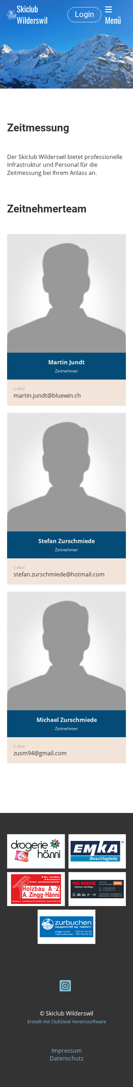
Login (84, 14)
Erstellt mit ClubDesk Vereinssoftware (66, 1021)
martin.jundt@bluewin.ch (47, 395)
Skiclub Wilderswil (32, 15)
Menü (113, 20)
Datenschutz (66, 1058)
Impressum (66, 1050)
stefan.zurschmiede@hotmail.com (59, 574)
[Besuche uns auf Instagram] (65, 987)
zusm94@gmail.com (40, 753)
